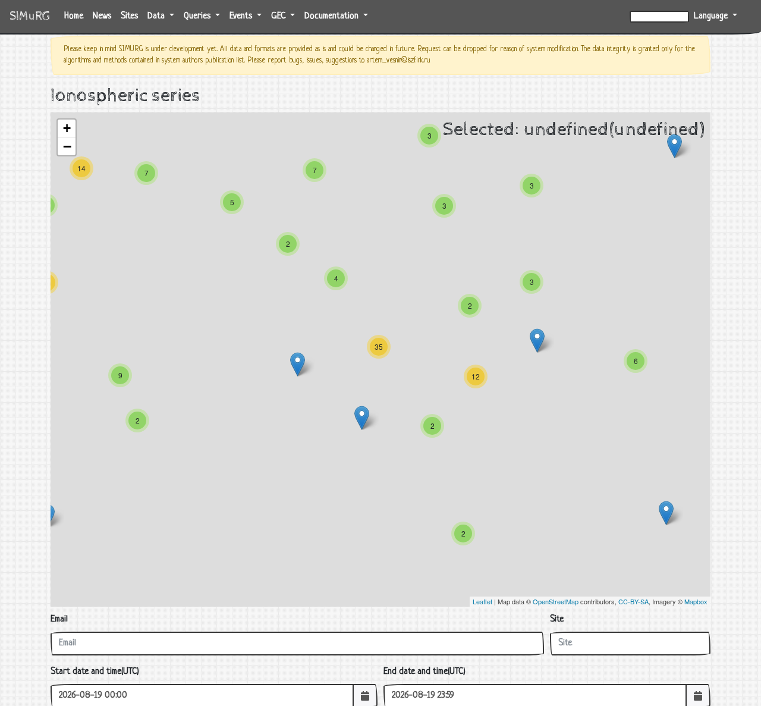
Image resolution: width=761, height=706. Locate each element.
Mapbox (695, 601)
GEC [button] (279, 16)
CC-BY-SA (633, 601)
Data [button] (157, 16)
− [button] (67, 146)
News (102, 16)
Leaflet (482, 601)
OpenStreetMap (555, 601)
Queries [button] (198, 16)
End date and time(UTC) (424, 672)
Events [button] (241, 16)
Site (557, 619)
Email (59, 619)
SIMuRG (30, 16)
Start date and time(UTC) (95, 672)
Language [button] (712, 16)
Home (76, 16)
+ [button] (67, 128)
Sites (129, 16)
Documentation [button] (332, 16)
